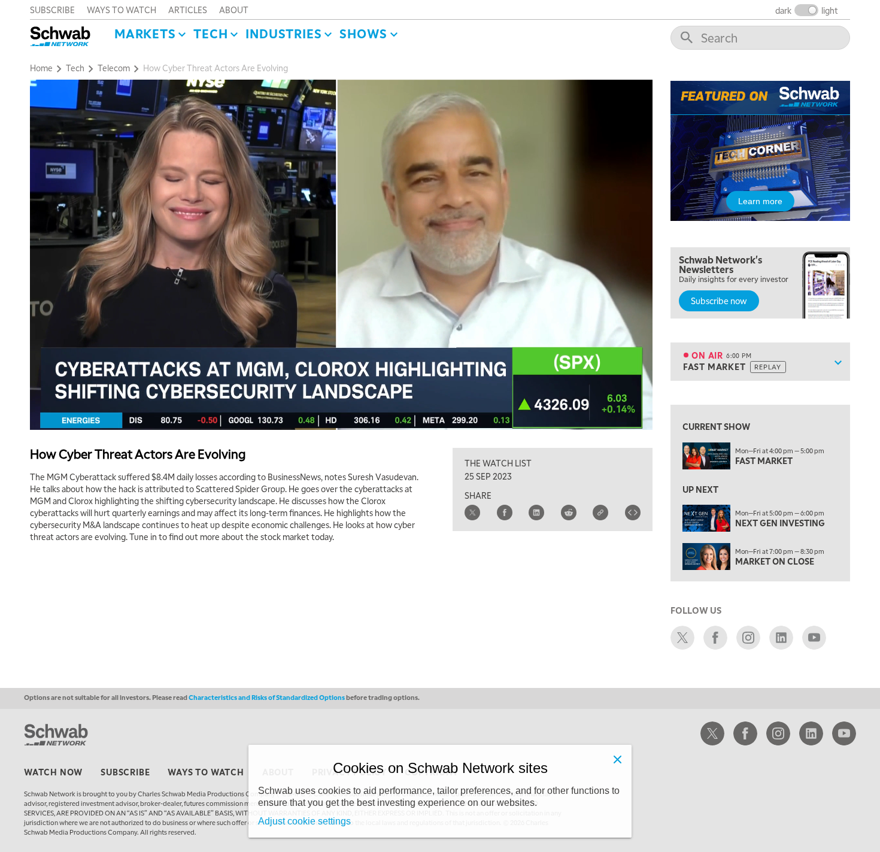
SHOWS (363, 33)
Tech (210, 33)
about (233, 9)
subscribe (52, 9)
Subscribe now (719, 300)
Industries (283, 33)
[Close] (617, 759)
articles (187, 9)
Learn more (760, 201)
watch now (53, 771)
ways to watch (121, 9)
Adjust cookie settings (304, 821)
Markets (145, 33)
